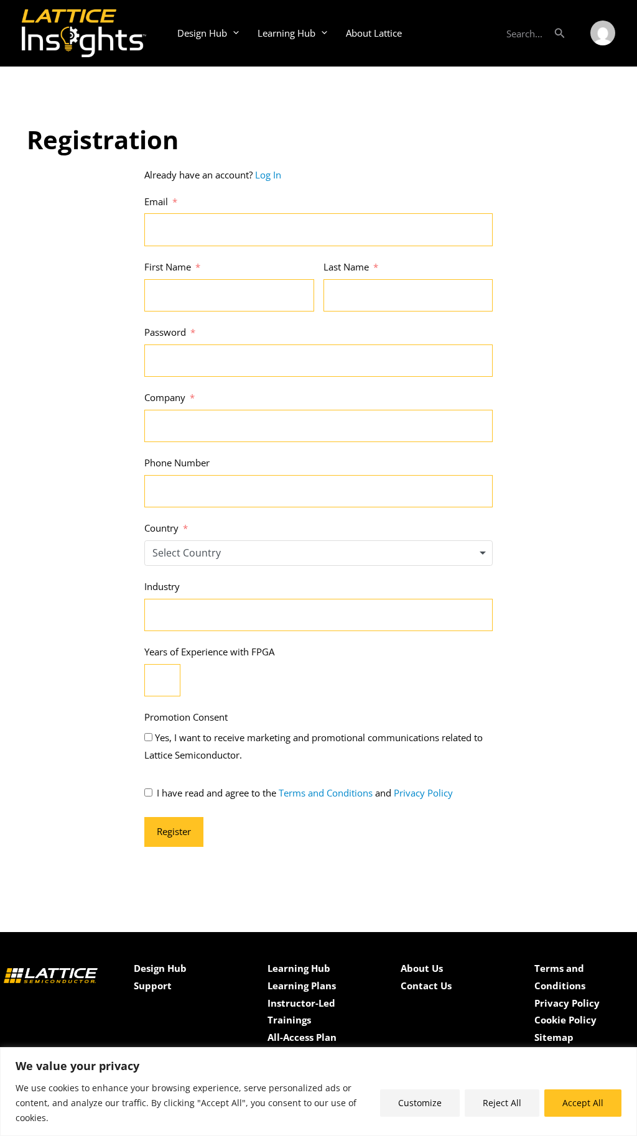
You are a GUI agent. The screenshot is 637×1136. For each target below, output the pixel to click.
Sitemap (554, 1037)
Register (174, 831)
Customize (420, 1103)
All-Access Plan (302, 1037)
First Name (167, 267)
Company (164, 397)
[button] (559, 33)
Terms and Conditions (326, 793)
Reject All (502, 1103)
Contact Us (426, 985)
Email (156, 201)
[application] (233, 33)
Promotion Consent (186, 717)
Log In (268, 175)
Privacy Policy (423, 793)
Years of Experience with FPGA (209, 651)
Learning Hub (286, 33)
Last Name (346, 267)
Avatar (602, 33)
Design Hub (202, 33)
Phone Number (177, 462)
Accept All (582, 1103)
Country (161, 528)
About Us (422, 968)
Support (153, 985)
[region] (318, 1091)
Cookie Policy (565, 1020)
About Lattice (374, 33)
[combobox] (318, 552)
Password (165, 332)
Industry (162, 586)
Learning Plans (301, 985)
